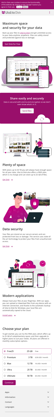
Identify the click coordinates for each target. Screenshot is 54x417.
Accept (19, 7)
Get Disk (6, 179)
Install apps (7, 315)
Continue (9, 382)
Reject (25, 7)
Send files (27, 110)
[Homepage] (11, 12)
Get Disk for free (12, 44)
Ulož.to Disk (25, 33)
